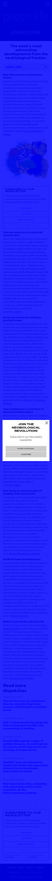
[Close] (46, 422)
